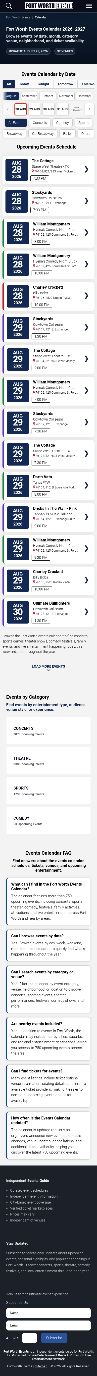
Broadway (15, 134)
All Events (15, 123)
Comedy (62, 123)
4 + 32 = (12, 1338)
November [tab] (66, 96)
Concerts (40, 123)
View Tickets (86, 161)
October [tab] (48, 96)
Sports (83, 123)
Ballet (67, 134)
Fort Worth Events (18, 17)
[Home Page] (49, 6)
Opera (86, 134)
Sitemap (41, 1366)
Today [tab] (24, 84)
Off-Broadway (43, 134)
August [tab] (11, 96)
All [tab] (9, 84)
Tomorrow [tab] (65, 84)
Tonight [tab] (43, 84)
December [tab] (84, 96)
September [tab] (29, 96)
